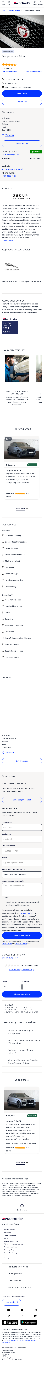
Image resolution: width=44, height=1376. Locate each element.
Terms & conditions (10, 1247)
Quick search (14, 1281)
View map (9, 135)
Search (40, 4)
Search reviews (23, 994)
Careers (6, 1238)
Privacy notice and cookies (13, 1244)
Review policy (9, 1250)
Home (4, 11)
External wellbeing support (13, 1253)
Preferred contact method (13, 869)
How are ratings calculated (20, 970)
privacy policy (27, 913)
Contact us (7, 1232)
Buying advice (15, 1274)
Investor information (11, 1241)
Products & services (18, 1267)
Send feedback (11, 1302)
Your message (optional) (13, 881)
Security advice (9, 1229)
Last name (6, 834)
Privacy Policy (7, 943)
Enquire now (33, 1371)
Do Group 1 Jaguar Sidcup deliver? (20, 1051)
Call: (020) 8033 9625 (22, 800)
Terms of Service (21, 943)
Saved (35, 4)
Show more (8, 241)
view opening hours (10, 155)
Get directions (22, 144)
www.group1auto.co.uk (12, 169)
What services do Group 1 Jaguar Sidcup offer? (24, 1042)
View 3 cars (12, 1371)
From (4, 982)
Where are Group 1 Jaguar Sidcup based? (20, 1032)
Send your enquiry (22, 935)
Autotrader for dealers (19, 1288)
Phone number (8, 846)
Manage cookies (10, 1258)
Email (4, 858)
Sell (9, 4)
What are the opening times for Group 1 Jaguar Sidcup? (23, 1061)
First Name (7, 822)
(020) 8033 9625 (9, 176)
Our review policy (34, 72)
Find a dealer (14, 11)
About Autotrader (10, 1235)
